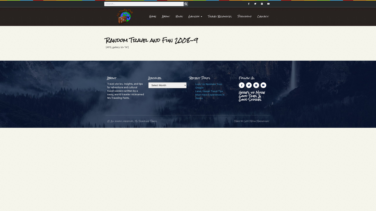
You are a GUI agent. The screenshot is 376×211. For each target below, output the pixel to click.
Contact (263, 16)
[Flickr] (261, 4)
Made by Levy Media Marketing (251, 121)
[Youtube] (268, 4)
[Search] (186, 4)
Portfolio (244, 16)
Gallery (193, 16)
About (166, 16)
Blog (179, 16)
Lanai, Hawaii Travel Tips (209, 91)
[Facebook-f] (248, 4)
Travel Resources (220, 16)
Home (152, 16)
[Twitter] (255, 4)
